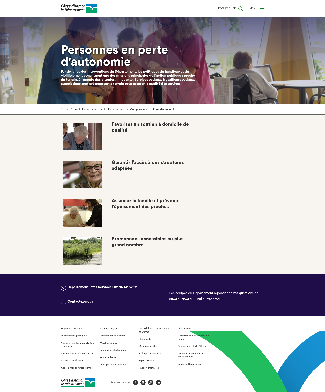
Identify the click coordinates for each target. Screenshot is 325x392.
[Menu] (262, 8)
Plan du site (145, 339)
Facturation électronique (113, 350)
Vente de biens (108, 357)
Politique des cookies (150, 353)
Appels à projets (108, 328)
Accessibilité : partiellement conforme (154, 330)
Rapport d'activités (149, 368)
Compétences (138, 109)
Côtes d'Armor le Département (80, 109)
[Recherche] (240, 8)
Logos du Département (190, 364)
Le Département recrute (113, 364)
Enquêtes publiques (71, 328)
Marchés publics (108, 343)
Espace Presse (146, 360)
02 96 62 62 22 (125, 287)
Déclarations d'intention (113, 336)
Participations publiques (74, 336)
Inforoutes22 (184, 328)
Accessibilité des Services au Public (193, 337)
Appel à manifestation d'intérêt (77, 368)
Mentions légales (148, 346)
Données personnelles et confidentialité (191, 355)
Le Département (114, 109)
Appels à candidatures (73, 360)
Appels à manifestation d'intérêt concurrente (78, 345)
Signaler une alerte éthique (192, 346)
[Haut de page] (299, 371)
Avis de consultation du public (77, 353)
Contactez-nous (80, 301)
